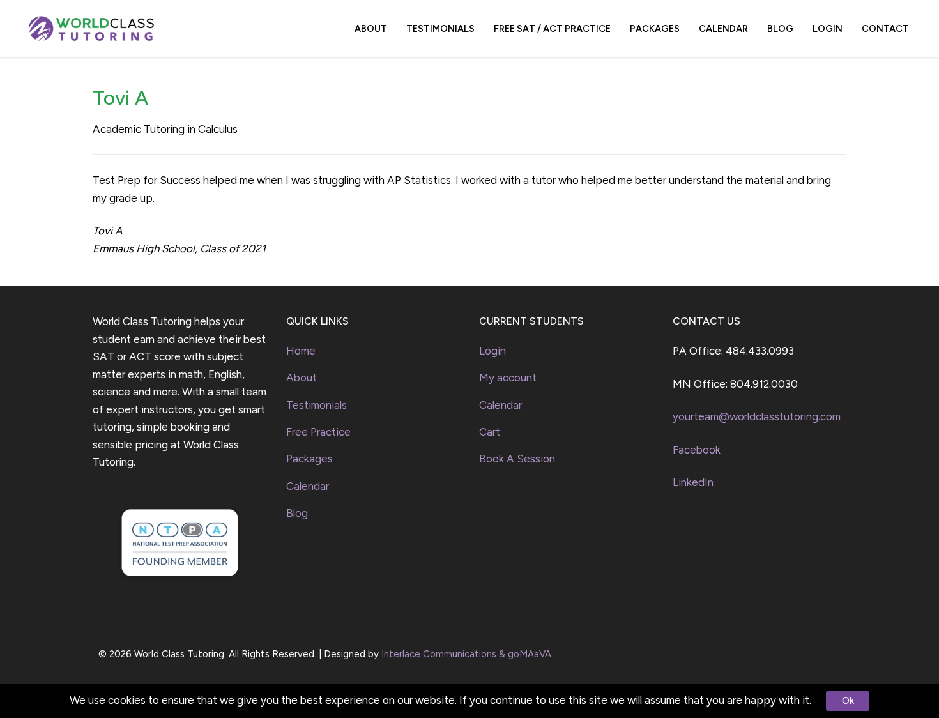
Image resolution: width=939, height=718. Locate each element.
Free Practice (318, 431)
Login (492, 350)
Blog (297, 513)
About (301, 377)
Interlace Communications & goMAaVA (466, 654)
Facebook (697, 449)
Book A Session (517, 458)
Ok (848, 701)
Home (301, 350)
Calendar (307, 486)
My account (508, 377)
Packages (309, 458)
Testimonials (316, 405)
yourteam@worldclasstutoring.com (757, 416)
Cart (489, 431)
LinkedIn (693, 482)
